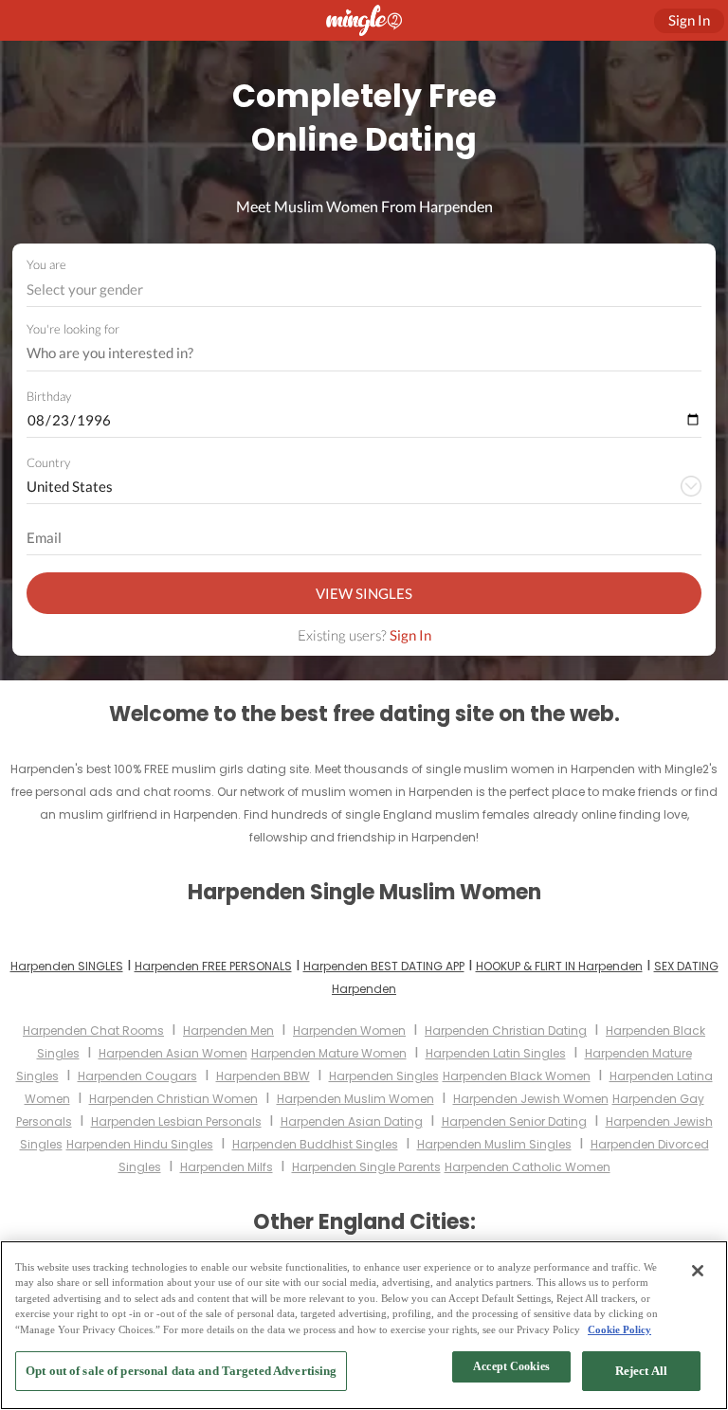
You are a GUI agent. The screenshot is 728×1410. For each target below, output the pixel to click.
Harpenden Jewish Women (531, 1099)
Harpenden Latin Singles (496, 1053)
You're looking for (73, 329)
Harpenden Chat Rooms (93, 1030)
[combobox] (364, 289)
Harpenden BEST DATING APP (383, 966)
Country (48, 462)
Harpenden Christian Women (173, 1099)
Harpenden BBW (263, 1076)
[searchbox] (352, 353)
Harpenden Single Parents (366, 1167)
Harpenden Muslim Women (355, 1099)
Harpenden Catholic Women (527, 1167)
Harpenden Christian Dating (506, 1030)
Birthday (49, 396)
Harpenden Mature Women (329, 1053)
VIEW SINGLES (364, 593)
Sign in (689, 19)
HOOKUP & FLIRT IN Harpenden (559, 966)
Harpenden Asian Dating (352, 1121)
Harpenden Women (349, 1030)
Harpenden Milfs (226, 1167)
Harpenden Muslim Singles (494, 1144)
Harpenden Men (228, 1030)
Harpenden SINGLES (66, 966)
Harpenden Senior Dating (514, 1121)
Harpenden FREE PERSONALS (213, 966)
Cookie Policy (619, 1329)
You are (46, 264)
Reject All (641, 1371)
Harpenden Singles (384, 1076)
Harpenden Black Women (517, 1076)
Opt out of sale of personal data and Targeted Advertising (181, 1371)
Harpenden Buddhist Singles (315, 1144)
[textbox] (363, 289)
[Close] (698, 1271)
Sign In (410, 634)
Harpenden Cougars (137, 1076)
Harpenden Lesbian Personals (176, 1121)
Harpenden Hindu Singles (139, 1144)
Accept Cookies (511, 1366)
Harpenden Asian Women (173, 1053)
